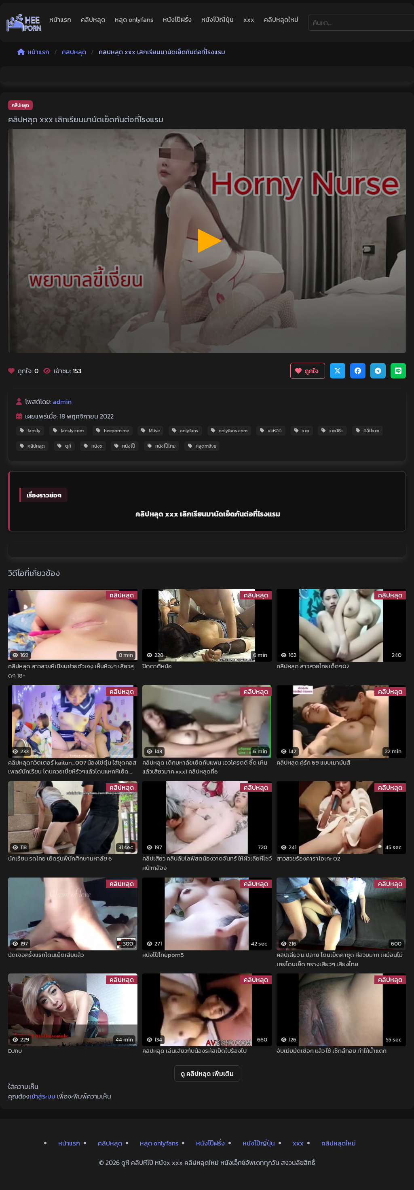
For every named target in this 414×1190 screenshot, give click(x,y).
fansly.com (72, 430)
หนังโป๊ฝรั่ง (177, 19)
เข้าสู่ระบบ (42, 1096)
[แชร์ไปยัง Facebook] (357, 370)
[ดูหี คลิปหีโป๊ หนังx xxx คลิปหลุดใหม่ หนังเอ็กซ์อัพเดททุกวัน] (23, 22)
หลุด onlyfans (134, 19)
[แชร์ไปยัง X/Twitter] (337, 370)
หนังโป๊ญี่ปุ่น (217, 19)
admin (62, 401)
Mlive (154, 430)
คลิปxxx (371, 430)
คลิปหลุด (93, 19)
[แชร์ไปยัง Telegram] (378, 370)
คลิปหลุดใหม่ (281, 19)
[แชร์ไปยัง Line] (398, 370)
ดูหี (68, 446)
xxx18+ (336, 430)
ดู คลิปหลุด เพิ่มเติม (207, 1073)
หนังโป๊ (128, 446)
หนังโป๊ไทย (165, 446)
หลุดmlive (206, 446)
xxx (248, 19)
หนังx (96, 446)
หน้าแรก (60, 19)
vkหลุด (275, 430)
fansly (33, 430)
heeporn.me (116, 430)
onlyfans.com (233, 430)
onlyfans (189, 430)
